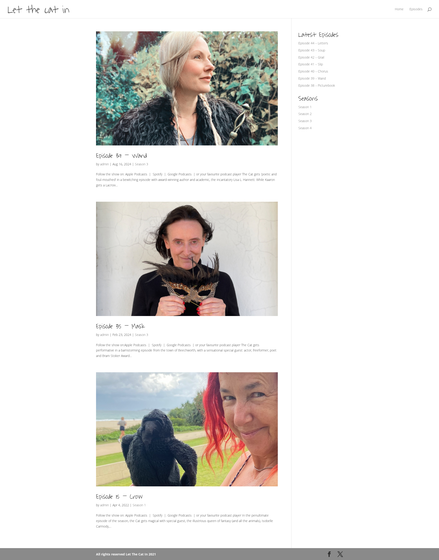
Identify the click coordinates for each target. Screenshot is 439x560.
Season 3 (141, 164)
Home (399, 9)
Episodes (416, 9)
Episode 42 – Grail (311, 57)
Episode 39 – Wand (121, 156)
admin (104, 164)
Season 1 (139, 505)
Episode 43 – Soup (311, 50)
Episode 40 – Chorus (313, 71)
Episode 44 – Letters (313, 43)
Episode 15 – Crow (119, 497)
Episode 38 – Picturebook (316, 85)
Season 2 (305, 114)
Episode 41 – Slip (310, 64)
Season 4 (305, 128)
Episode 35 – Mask (120, 326)
